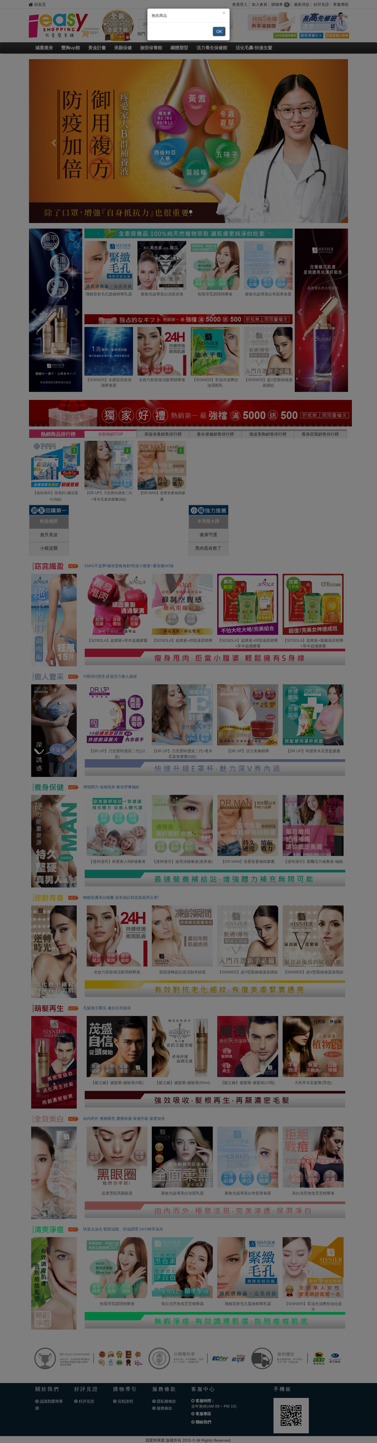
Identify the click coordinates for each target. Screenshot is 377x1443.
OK (219, 31)
